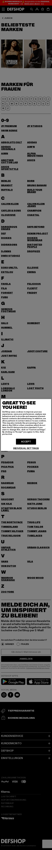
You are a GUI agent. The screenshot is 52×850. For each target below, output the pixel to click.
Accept (26, 441)
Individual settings (26, 448)
